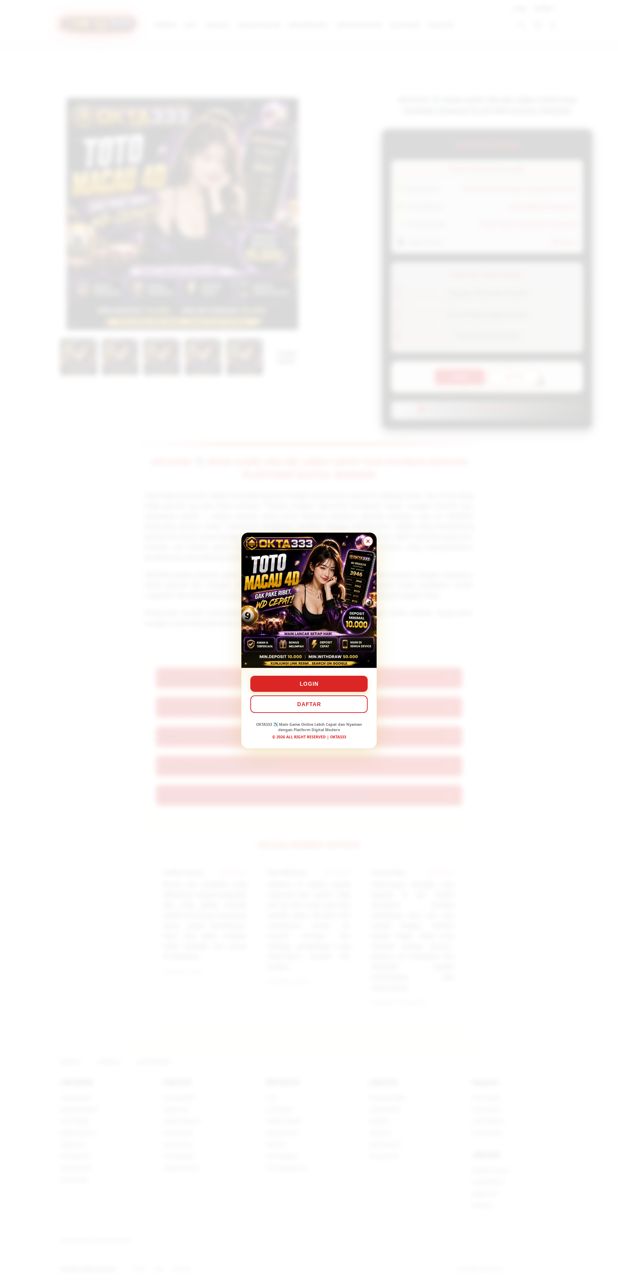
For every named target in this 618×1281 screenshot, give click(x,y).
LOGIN (309, 684)
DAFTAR (309, 704)
